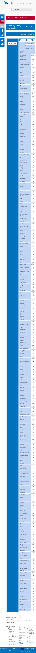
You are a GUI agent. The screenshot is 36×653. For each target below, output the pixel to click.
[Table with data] (2, 21)
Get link (28, 27)
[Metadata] (2, 30)
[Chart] (2, 26)
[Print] (2, 44)
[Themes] (2, 16)
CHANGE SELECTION (16, 18)
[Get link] (2, 35)
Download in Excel (26, 34)
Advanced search (27, 13)
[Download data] (2, 40)
